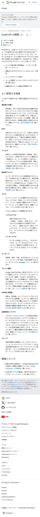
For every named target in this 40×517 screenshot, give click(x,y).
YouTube (4, 475)
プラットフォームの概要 (9, 427)
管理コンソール (6, 448)
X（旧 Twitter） (6, 472)
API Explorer (5, 457)
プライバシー (13, 508)
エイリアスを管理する (30, 332)
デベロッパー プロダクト (9, 430)
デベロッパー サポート (8, 436)
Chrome (4, 490)
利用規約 (4, 439)
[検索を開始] (29, 2)
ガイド (29, 31)
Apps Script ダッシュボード (10, 451)
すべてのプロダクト (8, 500)
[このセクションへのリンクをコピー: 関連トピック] (17, 359)
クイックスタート (18, 374)
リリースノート (6, 433)
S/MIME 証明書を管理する (14, 308)
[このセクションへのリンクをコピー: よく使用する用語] (22, 94)
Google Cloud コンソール (9, 454)
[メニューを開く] (3, 2)
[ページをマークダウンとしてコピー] (27, 35)
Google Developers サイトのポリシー (21, 386)
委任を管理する (26, 123)
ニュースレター (6, 469)
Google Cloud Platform (8, 497)
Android (4, 487)
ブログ (4, 466)
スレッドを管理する (16, 351)
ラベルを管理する (16, 207)
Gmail (4, 8)
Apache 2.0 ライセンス (17, 384)
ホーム (3, 31)
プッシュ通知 (20, 289)
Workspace (22, 2)
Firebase (4, 494)
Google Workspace (13, 31)
